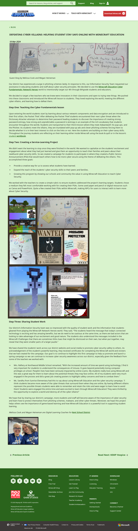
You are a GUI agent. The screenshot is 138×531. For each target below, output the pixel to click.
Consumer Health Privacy (51, 525)
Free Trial (52, 484)
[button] (15, 524)
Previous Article (21, 454)
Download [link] (115, 476)
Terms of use (90, 525)
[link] (114, 13)
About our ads (28, 528)
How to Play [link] (93, 511)
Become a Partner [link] (116, 507)
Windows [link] (113, 480)
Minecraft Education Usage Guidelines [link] (22, 509)
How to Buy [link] (93, 480)
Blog (92, 3)
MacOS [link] (112, 488)
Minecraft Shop (54, 488)
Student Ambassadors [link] (77, 504)
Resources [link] (53, 476)
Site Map (52, 496)
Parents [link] (92, 499)
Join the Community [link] (76, 492)
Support (81, 3)
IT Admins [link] (93, 476)
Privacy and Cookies (77, 525)
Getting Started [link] (95, 503)
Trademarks (101, 525)
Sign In (102, 3)
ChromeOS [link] (114, 484)
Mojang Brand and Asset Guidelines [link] (21, 506)
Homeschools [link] (94, 507)
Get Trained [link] (73, 484)
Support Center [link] (115, 511)
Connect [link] (114, 503)
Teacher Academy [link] (75, 500)
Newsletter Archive (56, 492)
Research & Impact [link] (76, 496)
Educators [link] (73, 476)
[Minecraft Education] (23, 14)
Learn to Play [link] (74, 488)
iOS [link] (111, 492)
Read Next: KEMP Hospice (111, 454)
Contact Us (65, 525)
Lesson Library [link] (74, 480)
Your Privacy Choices (33, 525)
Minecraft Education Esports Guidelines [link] (22, 512)
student (13, 136)
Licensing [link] (92, 484)
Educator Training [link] (96, 488)
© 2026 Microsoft (41, 528)
